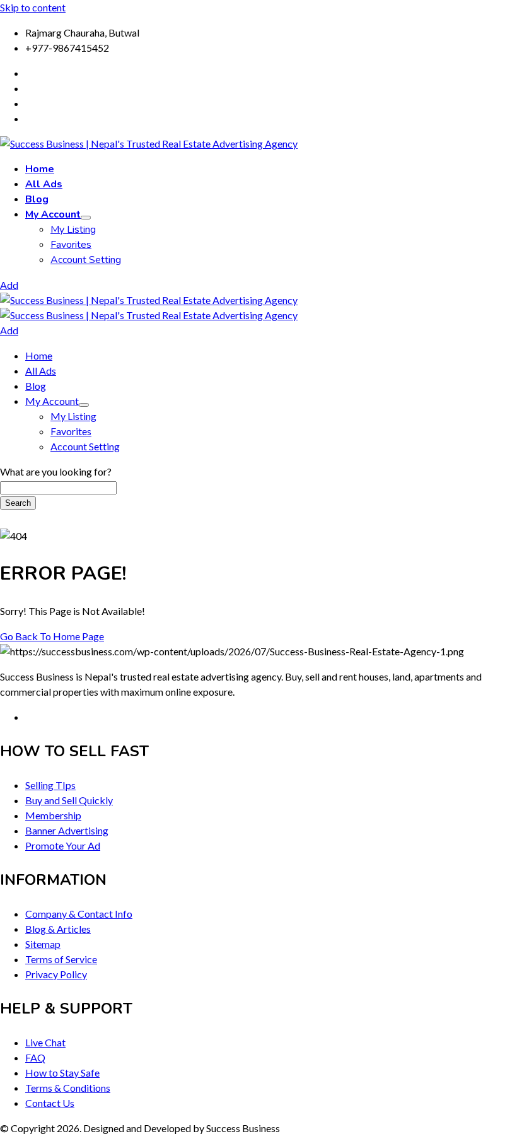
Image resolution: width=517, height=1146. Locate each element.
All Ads (43, 184)
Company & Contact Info (78, 914)
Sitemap (43, 944)
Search (18, 503)
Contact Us (49, 1103)
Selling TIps (50, 785)
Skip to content (33, 7)
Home (39, 169)
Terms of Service (61, 959)
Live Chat (45, 1042)
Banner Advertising (66, 830)
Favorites (70, 245)
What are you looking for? (56, 471)
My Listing (73, 230)
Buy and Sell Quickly (69, 800)
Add (9, 285)
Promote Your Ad (62, 845)
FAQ (35, 1057)
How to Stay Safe (62, 1073)
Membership (53, 815)
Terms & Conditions (67, 1088)
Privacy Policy (56, 974)
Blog (37, 199)
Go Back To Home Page (52, 636)
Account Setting (85, 260)
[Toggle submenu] (86, 217)
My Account (53, 214)
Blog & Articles (58, 929)
